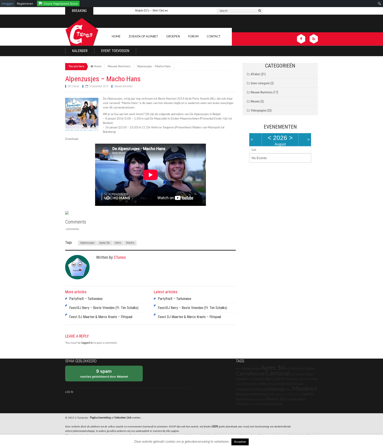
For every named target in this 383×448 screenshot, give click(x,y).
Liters (289, 389)
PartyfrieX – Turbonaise (86, 299)
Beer (288, 369)
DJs (292, 374)
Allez (238, 369)
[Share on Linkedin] (93, 213)
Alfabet (255, 74)
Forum (193, 36)
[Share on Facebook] (68, 214)
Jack (253, 384)
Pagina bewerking (100, 417)
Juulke (280, 384)
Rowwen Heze (258, 399)
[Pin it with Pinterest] (85, 213)
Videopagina (258, 110)
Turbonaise (267, 404)
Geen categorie (260, 83)
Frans (314, 379)
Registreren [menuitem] (25, 3)
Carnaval (277, 373)
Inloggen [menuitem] (8, 3)
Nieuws (255, 101)
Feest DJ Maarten (286, 379)
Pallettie (307, 394)
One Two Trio (293, 394)
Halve (239, 384)
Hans (118, 242)
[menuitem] (58, 3)
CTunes (75, 86)
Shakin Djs (276, 399)
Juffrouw (271, 384)
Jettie (261, 384)
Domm (300, 374)
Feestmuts (304, 379)
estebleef (242, 379)
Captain (309, 368)
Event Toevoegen (115, 51)
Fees (251, 379)
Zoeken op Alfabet (143, 36)
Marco (265, 394)
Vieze (279, 404)
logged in (87, 343)
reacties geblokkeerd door (104, 373)
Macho (130, 242)
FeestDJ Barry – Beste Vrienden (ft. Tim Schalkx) (104, 308)
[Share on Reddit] (76, 213)
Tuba (256, 404)
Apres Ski (104, 242)
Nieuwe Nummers (124, 86)
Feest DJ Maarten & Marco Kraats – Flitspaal (100, 317)
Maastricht (243, 394)
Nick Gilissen (278, 394)
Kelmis (290, 384)
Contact (214, 36)
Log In (69, 391)
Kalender (80, 51)
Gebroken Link (122, 417)
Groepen (173, 36)
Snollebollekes (296, 399)
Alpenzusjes (87, 242)
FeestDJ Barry (263, 379)
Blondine (298, 368)
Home (116, 36)
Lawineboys (244, 389)
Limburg (258, 389)
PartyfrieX (242, 399)
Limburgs (275, 388)
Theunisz (242, 404)
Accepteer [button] (240, 441)
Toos (251, 404)
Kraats (299, 384)
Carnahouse (250, 374)
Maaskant (305, 389)
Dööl (309, 374)
